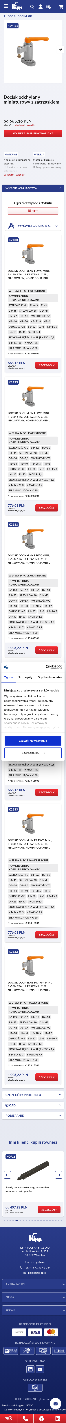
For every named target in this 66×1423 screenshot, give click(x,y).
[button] (60, 49)
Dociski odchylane (19, 16)
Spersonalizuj (31, 752)
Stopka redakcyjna (13, 1405)
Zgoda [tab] (8, 677)
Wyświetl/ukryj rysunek (38, 225)
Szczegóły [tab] (25, 677)
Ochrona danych (14, 1409)
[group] (33, 1184)
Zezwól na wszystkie (33, 740)
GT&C (29, 1405)
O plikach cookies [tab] (50, 677)
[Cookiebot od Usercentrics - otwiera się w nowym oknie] (46, 667)
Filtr (34, 211)
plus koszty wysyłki (25, 125)
